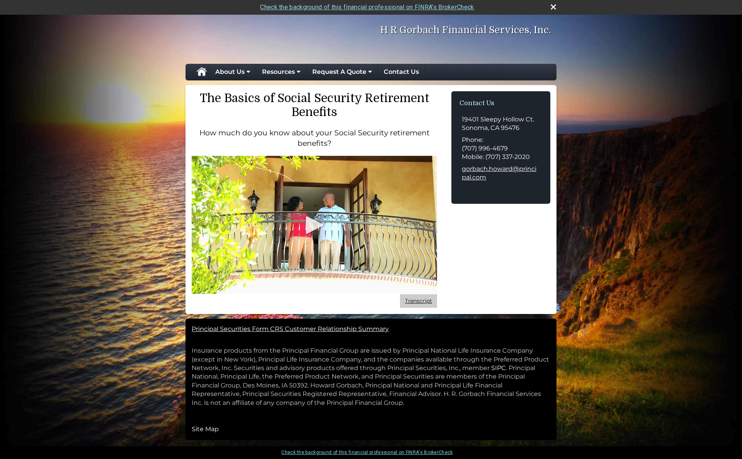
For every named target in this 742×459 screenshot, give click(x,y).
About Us (230, 71)
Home (201, 72)
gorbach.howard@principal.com (499, 173)
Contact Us (401, 71)
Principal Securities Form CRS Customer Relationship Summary (290, 329)
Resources (278, 71)
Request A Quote (339, 71)
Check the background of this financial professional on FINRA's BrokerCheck (367, 7)
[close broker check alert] (553, 7)
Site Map (205, 429)
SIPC (498, 368)
